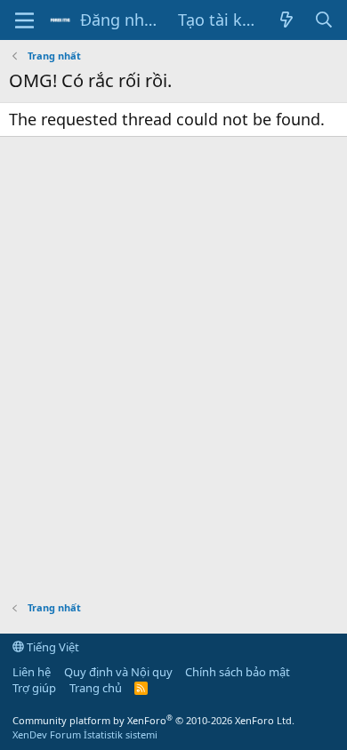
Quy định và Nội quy (118, 672)
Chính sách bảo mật (237, 672)
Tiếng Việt (51, 647)
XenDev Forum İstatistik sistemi (84, 734)
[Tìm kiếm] (324, 20)
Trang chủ (95, 688)
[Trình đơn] (24, 20)
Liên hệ (31, 672)
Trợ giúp (34, 688)
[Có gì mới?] (286, 20)
